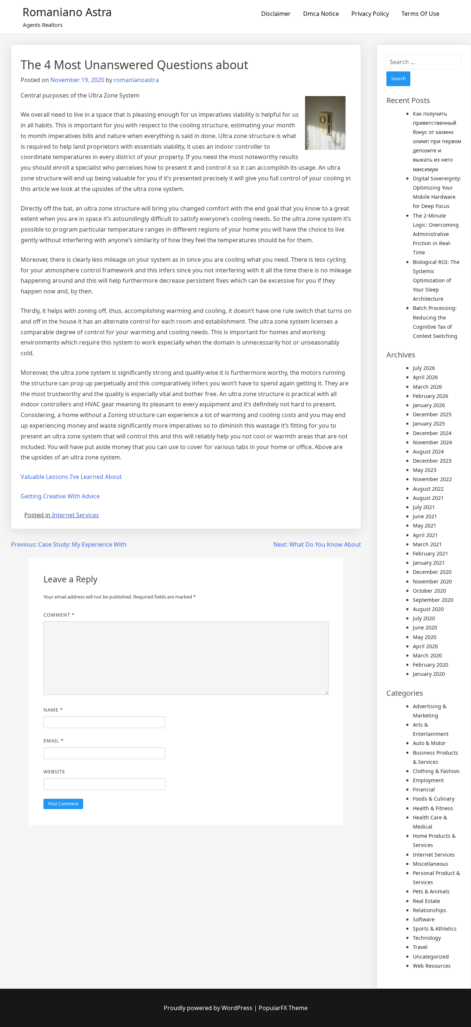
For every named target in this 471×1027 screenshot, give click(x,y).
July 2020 (424, 618)
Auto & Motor (429, 743)
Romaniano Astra (67, 12)
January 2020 (429, 673)
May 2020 (424, 637)
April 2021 (425, 535)
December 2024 (432, 433)
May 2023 (424, 469)
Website (54, 771)
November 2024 (432, 442)
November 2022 (432, 479)
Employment (428, 780)
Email (53, 740)
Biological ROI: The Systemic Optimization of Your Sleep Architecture (436, 280)
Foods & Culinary (433, 798)
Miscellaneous (430, 863)
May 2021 (424, 525)
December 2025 (432, 414)
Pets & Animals (431, 891)
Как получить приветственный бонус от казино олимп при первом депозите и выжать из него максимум (437, 141)
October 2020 (429, 590)
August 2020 (428, 609)
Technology (427, 937)
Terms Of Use (420, 14)
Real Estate (426, 900)
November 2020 (432, 581)
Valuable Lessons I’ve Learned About (71, 477)
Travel (420, 946)
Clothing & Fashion (436, 770)
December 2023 (432, 460)
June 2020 (425, 627)
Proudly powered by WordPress (209, 1008)
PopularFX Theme (283, 1008)
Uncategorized (431, 956)
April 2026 (425, 377)
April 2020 (425, 646)
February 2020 (430, 664)
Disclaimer (276, 14)
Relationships (429, 910)
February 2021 (430, 553)
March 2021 (427, 544)
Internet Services (75, 515)
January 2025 (429, 423)
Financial (424, 789)
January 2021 (429, 562)
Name (53, 709)
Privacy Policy (370, 14)
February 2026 (430, 395)
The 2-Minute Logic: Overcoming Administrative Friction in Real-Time (436, 234)
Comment (59, 614)
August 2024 (428, 451)
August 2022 (428, 488)
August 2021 (428, 497)
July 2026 (424, 367)
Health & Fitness (433, 808)
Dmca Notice (321, 14)
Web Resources (432, 965)
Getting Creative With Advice (60, 496)
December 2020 (432, 571)
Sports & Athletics (435, 928)
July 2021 (424, 507)
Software (424, 919)
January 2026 (429, 405)
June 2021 (425, 516)
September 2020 (433, 599)
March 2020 (427, 655)
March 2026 (427, 386)
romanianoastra (136, 80)
